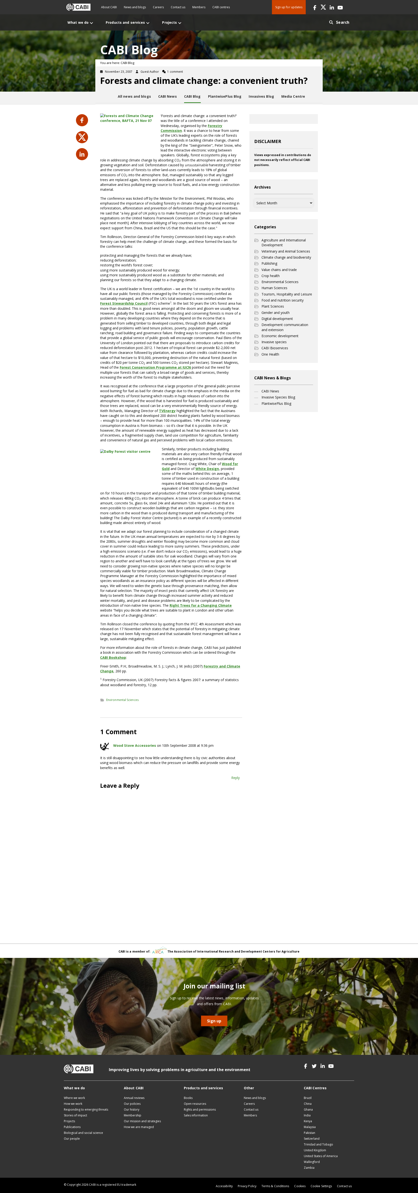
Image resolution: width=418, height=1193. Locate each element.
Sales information (196, 1115)
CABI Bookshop (113, 657)
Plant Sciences (272, 306)
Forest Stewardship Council (124, 303)
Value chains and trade (279, 269)
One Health (270, 354)
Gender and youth (275, 312)
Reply (235, 777)
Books (188, 1098)
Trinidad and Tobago (318, 1144)
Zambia (309, 1168)
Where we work (74, 1098)
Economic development (280, 336)
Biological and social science (83, 1133)
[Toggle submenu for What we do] (91, 23)
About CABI (109, 7)
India (307, 1115)
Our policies (132, 1104)
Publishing (269, 263)
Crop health (270, 275)
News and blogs (135, 7)
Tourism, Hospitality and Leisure (286, 294)
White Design (207, 468)
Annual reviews (134, 1098)
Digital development (277, 318)
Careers (158, 7)
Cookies (300, 1186)
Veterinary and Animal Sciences (285, 251)
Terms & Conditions (275, 1186)
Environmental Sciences (122, 700)
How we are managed (139, 1127)
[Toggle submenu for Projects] (180, 23)
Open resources (195, 1104)
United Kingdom (315, 1150)
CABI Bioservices (274, 348)
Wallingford (312, 1162)
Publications (72, 1127)
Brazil (308, 1098)
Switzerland (312, 1139)
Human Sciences (274, 288)
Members (198, 7)
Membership (132, 1115)
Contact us (178, 7)
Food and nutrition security (282, 300)
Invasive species (274, 342)
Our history (131, 1109)
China (308, 1104)
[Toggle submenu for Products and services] (148, 23)
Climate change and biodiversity (286, 257)
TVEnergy (167, 410)
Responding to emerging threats (86, 1109)
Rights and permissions (200, 1109)
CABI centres (221, 7)
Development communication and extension (284, 327)
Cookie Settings (321, 1186)
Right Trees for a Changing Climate (201, 605)
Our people (72, 1139)
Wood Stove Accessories (134, 745)
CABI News (270, 391)
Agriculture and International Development (283, 242)
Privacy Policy (247, 1186)
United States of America (321, 1156)
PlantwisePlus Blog (276, 403)
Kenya (308, 1121)
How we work (73, 1104)
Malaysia (310, 1127)
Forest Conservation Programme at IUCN (155, 367)
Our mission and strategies (142, 1121)
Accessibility (224, 1186)
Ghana (308, 1109)
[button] (315, 7)
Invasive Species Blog (278, 397)
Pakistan (309, 1133)
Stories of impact (75, 1115)
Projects (69, 1121)
